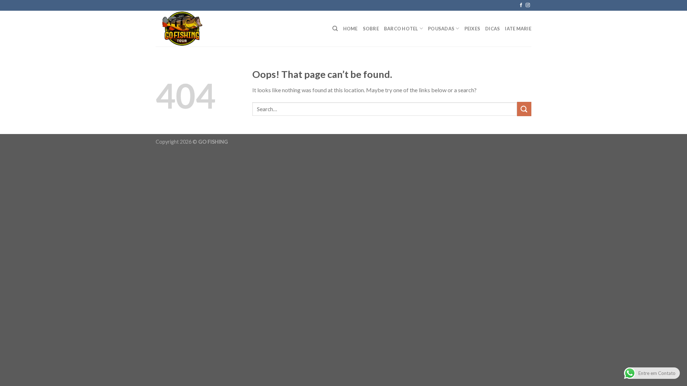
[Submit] (524, 109)
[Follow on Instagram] (528, 5)
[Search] (335, 28)
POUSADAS (441, 28)
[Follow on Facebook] (521, 5)
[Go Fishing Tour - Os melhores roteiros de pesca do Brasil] (187, 28)
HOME (350, 28)
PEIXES (472, 28)
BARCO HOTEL (401, 28)
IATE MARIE (518, 28)
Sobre (371, 28)
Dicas (492, 28)
